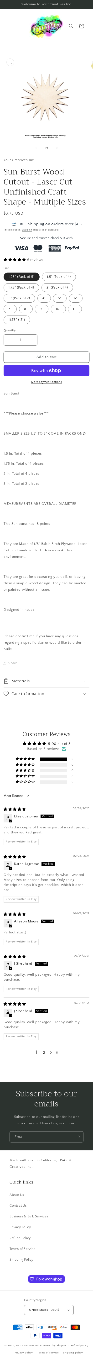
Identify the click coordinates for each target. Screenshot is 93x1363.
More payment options (46, 382)
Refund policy (79, 1345)
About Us (17, 1195)
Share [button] (12, 663)
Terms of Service (22, 1249)
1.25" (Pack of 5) (22, 277)
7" (10, 309)
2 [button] (44, 1053)
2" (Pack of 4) (57, 287)
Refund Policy (20, 1238)
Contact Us (18, 1206)
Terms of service (48, 1352)
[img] (15, 809)
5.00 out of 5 (59, 744)
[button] (9, 26)
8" (26, 309)
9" (41, 309)
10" (58, 309)
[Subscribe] (78, 1136)
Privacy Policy (20, 1227)
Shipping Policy (21, 1260)
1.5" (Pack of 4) (59, 277)
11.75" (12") (17, 320)
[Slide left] (36, 148)
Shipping (27, 230)
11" (75, 309)
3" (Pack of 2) (19, 298)
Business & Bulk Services (29, 1216)
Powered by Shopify (53, 1345)
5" (60, 298)
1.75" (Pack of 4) (21, 287)
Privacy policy (24, 1352)
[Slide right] (57, 148)
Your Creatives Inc (28, 1345)
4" (44, 298)
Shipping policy (73, 1352)
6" (76, 298)
